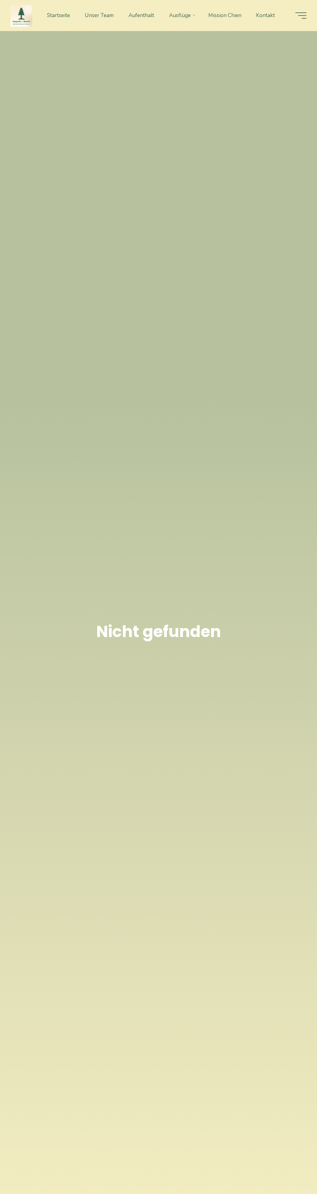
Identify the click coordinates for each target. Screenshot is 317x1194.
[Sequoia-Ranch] (21, 15)
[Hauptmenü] (300, 15)
